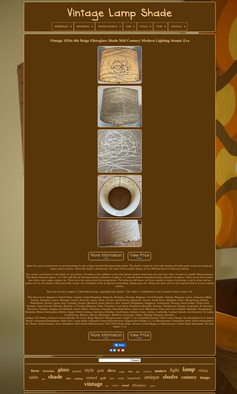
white (68, 378)
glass (63, 369)
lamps (205, 377)
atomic (122, 372)
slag (43, 379)
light (174, 370)
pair (100, 370)
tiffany (204, 370)
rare (115, 385)
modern (160, 371)
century (189, 377)
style (89, 370)
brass (121, 378)
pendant (77, 371)
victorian (48, 371)
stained (91, 377)
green (152, 385)
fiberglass (139, 385)
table (33, 377)
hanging (147, 371)
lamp (189, 369)
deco (112, 370)
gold (103, 378)
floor (138, 372)
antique (151, 377)
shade (55, 377)
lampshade (134, 378)
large (130, 371)
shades (170, 377)
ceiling (79, 378)
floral (35, 371)
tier (107, 386)
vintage (93, 384)
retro (112, 378)
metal (125, 385)
